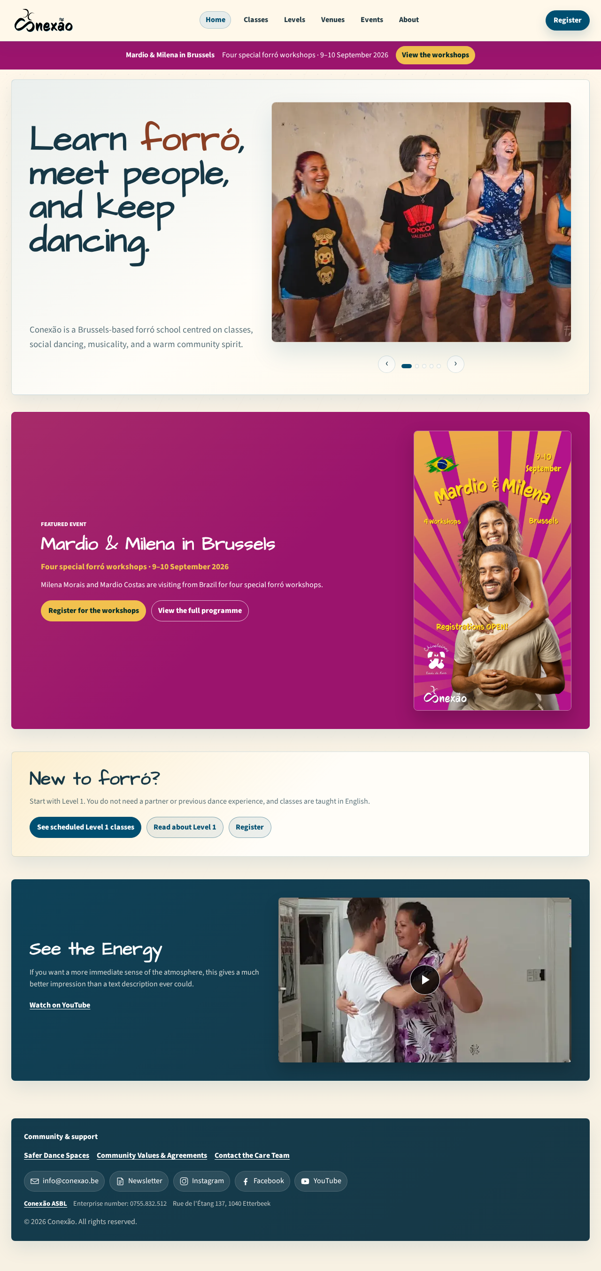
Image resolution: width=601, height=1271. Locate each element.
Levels (294, 20)
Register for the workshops (93, 610)
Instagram (208, 1181)
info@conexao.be (71, 1181)
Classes (256, 20)
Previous (387, 364)
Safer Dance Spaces (56, 1155)
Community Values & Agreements (152, 1155)
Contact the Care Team (252, 1155)
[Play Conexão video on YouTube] (424, 980)
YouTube (327, 1181)
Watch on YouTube (60, 1005)
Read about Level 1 (185, 827)
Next (456, 364)
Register (568, 20)
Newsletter (145, 1181)
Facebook (269, 1181)
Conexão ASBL (45, 1204)
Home (215, 20)
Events (372, 20)
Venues (333, 20)
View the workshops (435, 55)
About (409, 20)
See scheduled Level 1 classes (85, 827)
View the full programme (200, 610)
